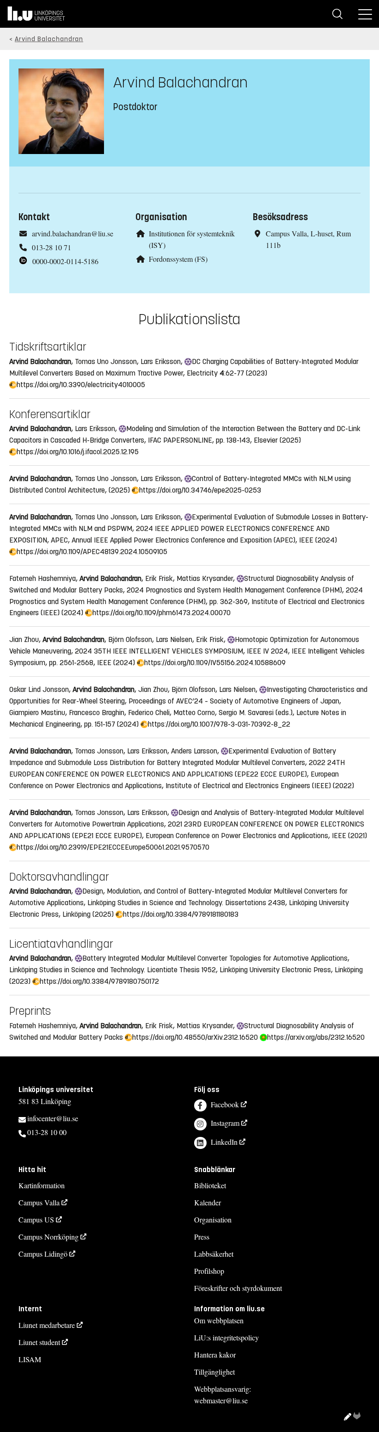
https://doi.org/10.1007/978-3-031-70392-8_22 (218, 724)
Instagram (225, 1123)
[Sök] (337, 14)
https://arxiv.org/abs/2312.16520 (315, 1037)
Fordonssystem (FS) (178, 259)
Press (201, 1236)
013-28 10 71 (51, 247)
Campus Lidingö (42, 1254)
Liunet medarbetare (46, 1325)
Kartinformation (41, 1185)
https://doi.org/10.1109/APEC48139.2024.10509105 (90, 551)
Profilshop (209, 1271)
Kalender (207, 1202)
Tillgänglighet (214, 1371)
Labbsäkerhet (213, 1254)
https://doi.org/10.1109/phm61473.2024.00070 (160, 612)
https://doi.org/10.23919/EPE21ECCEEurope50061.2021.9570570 (111, 847)
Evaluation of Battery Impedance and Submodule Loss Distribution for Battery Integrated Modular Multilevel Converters (172, 757)
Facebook (225, 1104)
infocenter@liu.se (52, 1118)
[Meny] (365, 14)
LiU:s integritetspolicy (226, 1337)
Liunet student (39, 1342)
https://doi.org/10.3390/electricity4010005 (79, 384)
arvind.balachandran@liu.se (72, 233)
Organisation (213, 1219)
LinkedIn (224, 1142)
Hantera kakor (215, 1354)
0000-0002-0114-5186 (65, 261)
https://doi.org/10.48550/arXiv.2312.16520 (194, 1037)
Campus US (36, 1219)
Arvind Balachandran (49, 39)
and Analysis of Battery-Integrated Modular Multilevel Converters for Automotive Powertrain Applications (186, 818)
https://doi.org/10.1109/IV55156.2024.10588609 (214, 662)
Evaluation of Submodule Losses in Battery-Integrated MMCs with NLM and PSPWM (188, 522)
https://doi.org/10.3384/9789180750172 (98, 981)
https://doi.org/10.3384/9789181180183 (179, 914)
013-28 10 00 (47, 1132)
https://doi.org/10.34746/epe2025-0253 (199, 490)
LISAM (29, 1359)
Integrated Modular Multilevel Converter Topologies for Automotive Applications (214, 958)
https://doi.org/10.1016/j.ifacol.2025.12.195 (76, 451)
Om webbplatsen (219, 1320)
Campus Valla (39, 1202)
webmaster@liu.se (221, 1400)
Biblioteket (210, 1185)
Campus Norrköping (48, 1236)
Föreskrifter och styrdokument (238, 1288)
